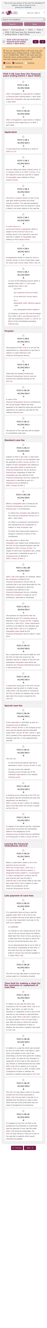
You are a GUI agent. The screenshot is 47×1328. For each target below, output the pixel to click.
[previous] (36, 41)
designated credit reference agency (27, 303)
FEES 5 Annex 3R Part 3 (15, 485)
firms (11, 198)
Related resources (14, 67)
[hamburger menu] (3, 12)
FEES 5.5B (23, 286)
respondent (34, 457)
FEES (30, 30)
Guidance (19, 63)
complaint (23, 513)
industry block (32, 169)
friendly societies (12, 203)
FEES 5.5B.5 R (34, 263)
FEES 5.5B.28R (27, 1097)
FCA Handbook (18, 30)
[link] (11, 12)
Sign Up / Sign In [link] (33, 13)
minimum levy (22, 231)
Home (5, 30)
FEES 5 (40, 30)
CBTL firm (29, 867)
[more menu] (44, 12)
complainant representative (28, 522)
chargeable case (20, 99)
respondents (27, 94)
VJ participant (34, 873)
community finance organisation (18, 229)
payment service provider (27, 292)
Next (28, 1148)
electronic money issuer (28, 296)
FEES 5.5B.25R (23, 1017)
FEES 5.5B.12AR (21, 457)
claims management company (19, 875)
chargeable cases (14, 177)
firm (11, 169)
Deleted (31, 63)
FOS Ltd (9, 381)
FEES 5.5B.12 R (20, 628)
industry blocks (12, 180)
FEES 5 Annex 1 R (31, 172)
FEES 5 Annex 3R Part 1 (27, 462)
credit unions (18, 263)
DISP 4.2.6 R (11, 151)
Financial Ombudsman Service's (18, 402)
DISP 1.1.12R (25, 283)
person (22, 313)
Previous (18, 1148)
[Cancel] (44, 48)
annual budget (14, 404)
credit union (12, 226)
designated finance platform (28, 309)
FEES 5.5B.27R (12, 1097)
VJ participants (11, 149)
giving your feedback (23, 7)
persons (30, 281)
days (32, 693)
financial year (31, 316)
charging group (12, 483)
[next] (42, 41)
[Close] (44, 3)
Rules (8, 63)
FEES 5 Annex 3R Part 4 (20, 733)
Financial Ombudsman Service (17, 355)
